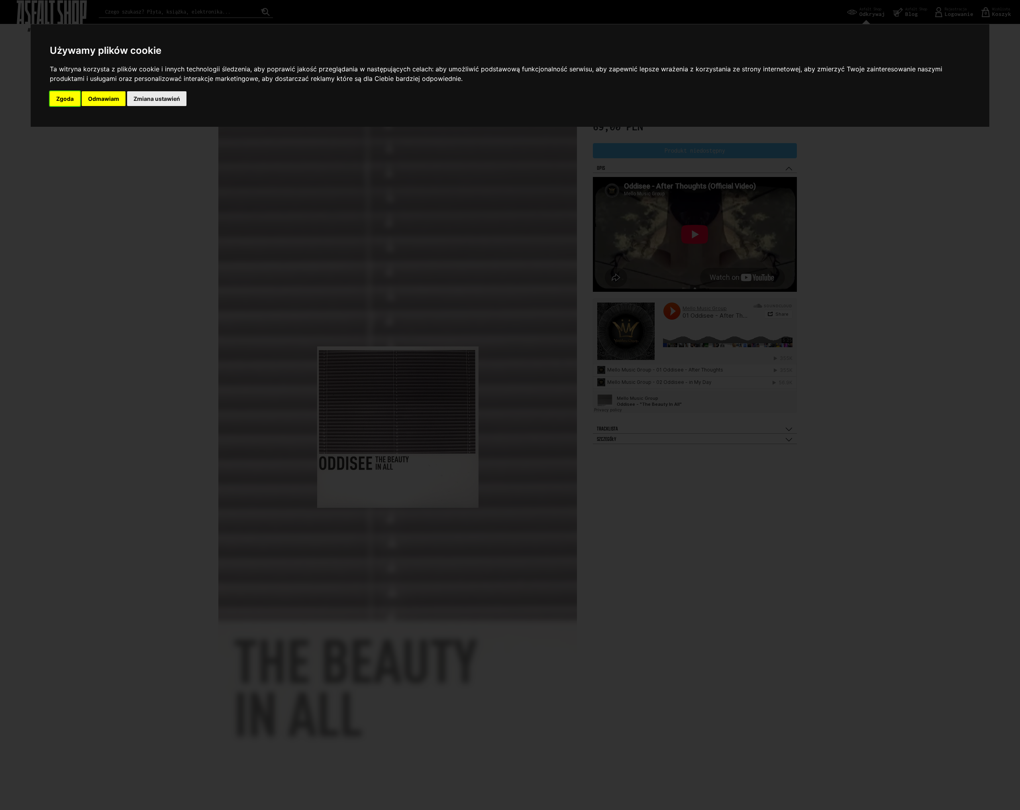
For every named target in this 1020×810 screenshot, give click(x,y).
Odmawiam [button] (103, 98)
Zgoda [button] (65, 98)
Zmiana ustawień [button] (156, 98)
